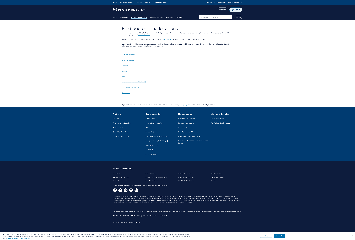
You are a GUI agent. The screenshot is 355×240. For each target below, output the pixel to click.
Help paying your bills (235, 2)
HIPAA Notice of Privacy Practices (156, 177)
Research (149, 132)
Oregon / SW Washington (130, 87)
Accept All (279, 235)
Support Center (161, 3)
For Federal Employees (219, 123)
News (148, 127)
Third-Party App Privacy (186, 181)
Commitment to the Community (157, 136)
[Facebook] (120, 190)
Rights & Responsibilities (186, 177)
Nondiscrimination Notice (121, 177)
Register (222, 10)
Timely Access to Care (121, 136)
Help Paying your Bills (186, 132)
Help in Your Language (120, 181)
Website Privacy (151, 174)
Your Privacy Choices (152, 181)
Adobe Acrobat (136, 215)
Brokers (209, 2)
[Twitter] (114, 190)
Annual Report (151, 145)
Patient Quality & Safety (154, 123)
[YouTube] (125, 190)
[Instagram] (136, 190)
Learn (115, 17)
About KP (149, 118)
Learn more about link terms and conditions (227, 211)
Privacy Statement (24, 238)
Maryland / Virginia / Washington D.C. (134, 82)
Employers (220, 2)
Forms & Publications (186, 123)
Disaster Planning (216, 174)
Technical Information (218, 177)
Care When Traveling (120, 132)
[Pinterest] (131, 190)
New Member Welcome (186, 118)
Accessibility (117, 174)
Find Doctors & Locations (122, 123)
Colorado (125, 65)
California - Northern (128, 54)
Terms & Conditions (184, 174)
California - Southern (128, 60)
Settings (266, 235)
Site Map (214, 181)
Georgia (124, 71)
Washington (126, 93)
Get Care (169, 17)
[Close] (352, 236)
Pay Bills (179, 17)
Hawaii (124, 76)
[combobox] (215, 17)
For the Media (151, 154)
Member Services (144, 35)
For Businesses (216, 118)
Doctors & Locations (139, 17)
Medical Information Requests (189, 136)
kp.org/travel (167, 39)
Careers (148, 150)
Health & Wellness (156, 17)
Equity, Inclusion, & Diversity (156, 141)
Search (238, 17)
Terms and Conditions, (11, 238)
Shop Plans (124, 17)
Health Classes (118, 127)
